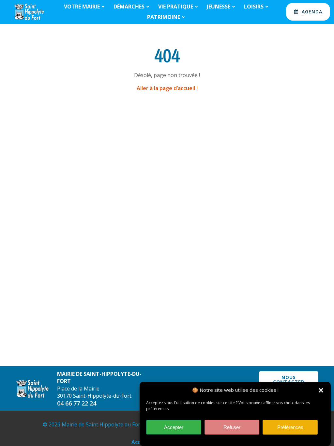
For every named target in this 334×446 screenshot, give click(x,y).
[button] (321, 390)
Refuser (231, 427)
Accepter (173, 427)
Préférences (290, 427)
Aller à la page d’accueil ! (167, 88)
